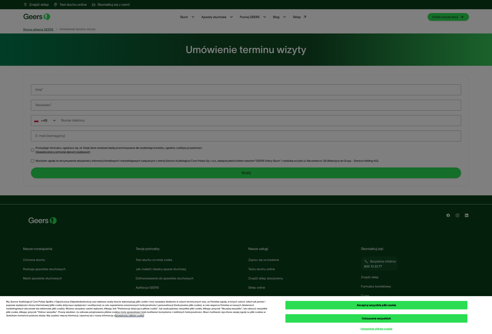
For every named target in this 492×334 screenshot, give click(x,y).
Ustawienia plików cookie (376, 328)
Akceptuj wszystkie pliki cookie (376, 305)
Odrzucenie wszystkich (376, 318)
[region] (246, 315)
